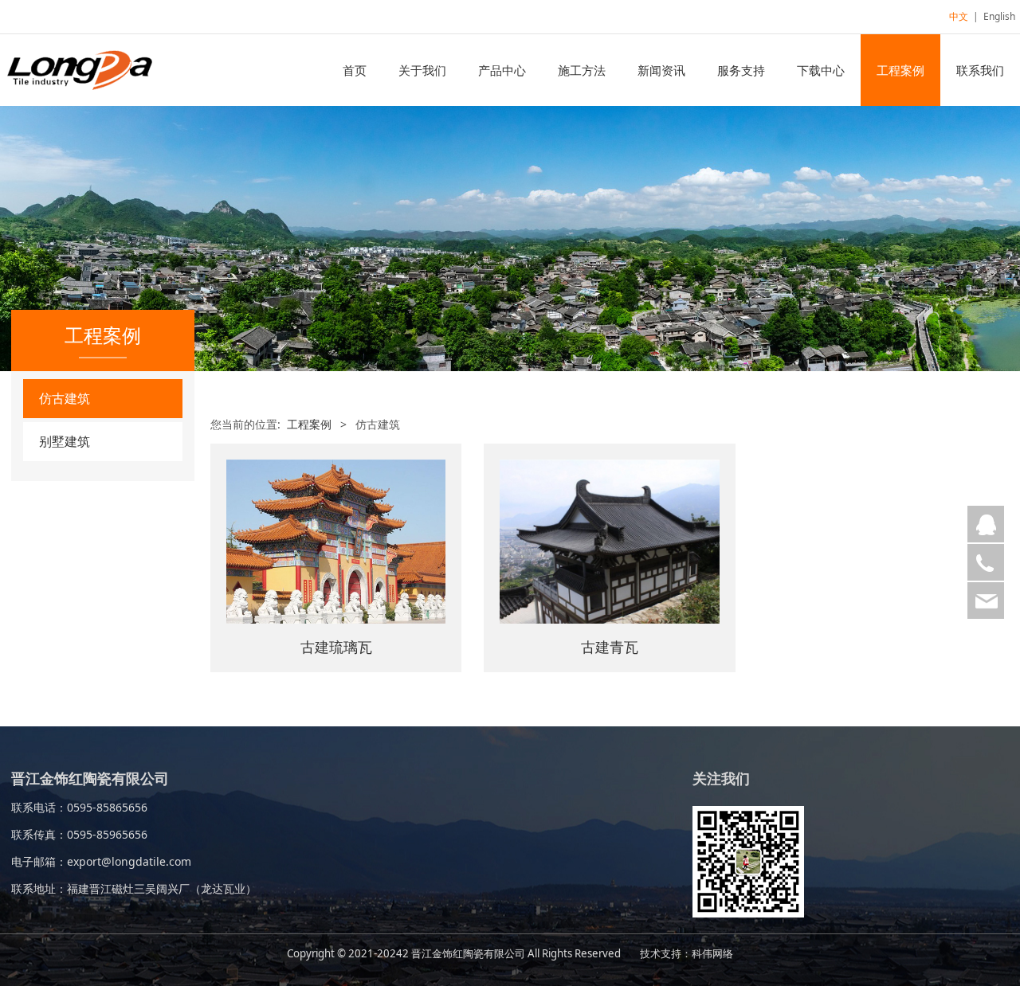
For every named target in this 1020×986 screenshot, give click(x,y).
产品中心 (502, 70)
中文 (958, 16)
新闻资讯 (661, 70)
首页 (355, 70)
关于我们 (422, 70)
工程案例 (900, 70)
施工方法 (582, 70)
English (999, 16)
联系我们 (980, 70)
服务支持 (741, 70)
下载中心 (821, 70)
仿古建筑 (64, 398)
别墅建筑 (64, 441)
